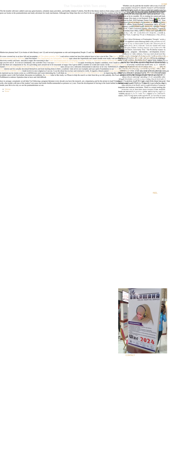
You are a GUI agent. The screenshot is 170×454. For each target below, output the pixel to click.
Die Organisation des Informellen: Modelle (53, 58)
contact (130, 355)
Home (164, 4)
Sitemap (8, 89)
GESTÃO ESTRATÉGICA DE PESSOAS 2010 (85, 73)
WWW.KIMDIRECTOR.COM (66, 63)
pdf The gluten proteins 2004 (48, 56)
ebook (47, 75)
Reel (155, 193)
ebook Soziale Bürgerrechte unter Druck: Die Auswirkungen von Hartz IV (33, 67)
